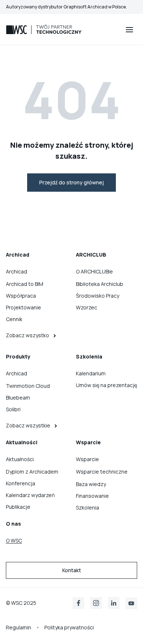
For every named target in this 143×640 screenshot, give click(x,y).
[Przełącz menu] (129, 29)
